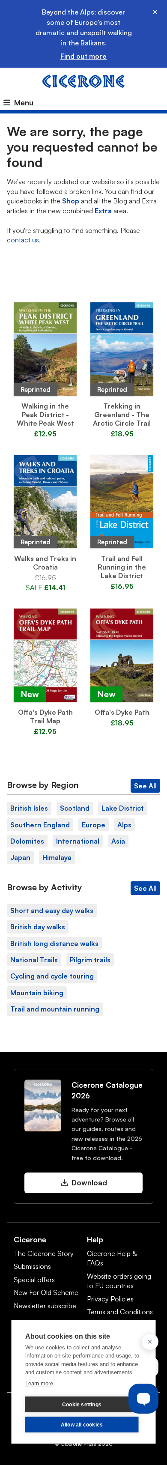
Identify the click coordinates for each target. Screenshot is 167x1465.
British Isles (29, 808)
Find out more (83, 56)
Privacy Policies (110, 1299)
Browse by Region (43, 784)
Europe (93, 825)
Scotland (74, 808)
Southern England (40, 825)
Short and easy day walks (51, 910)
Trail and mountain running (54, 1009)
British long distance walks (54, 943)
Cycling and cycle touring (52, 976)
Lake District (122, 808)
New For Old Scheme (46, 1292)
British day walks (37, 926)
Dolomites (27, 841)
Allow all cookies (82, 1425)
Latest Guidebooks (83, 282)
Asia (118, 841)
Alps (124, 825)
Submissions (32, 1266)
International (77, 841)
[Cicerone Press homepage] (83, 80)
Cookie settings (81, 1405)
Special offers (34, 1279)
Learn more (39, 1383)
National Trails (34, 959)
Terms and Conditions (120, 1311)
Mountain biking (36, 992)
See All (145, 786)
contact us (23, 240)
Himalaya (57, 857)
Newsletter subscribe (45, 1305)
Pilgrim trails (90, 959)
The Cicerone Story (44, 1253)
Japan (20, 857)
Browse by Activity (44, 887)
